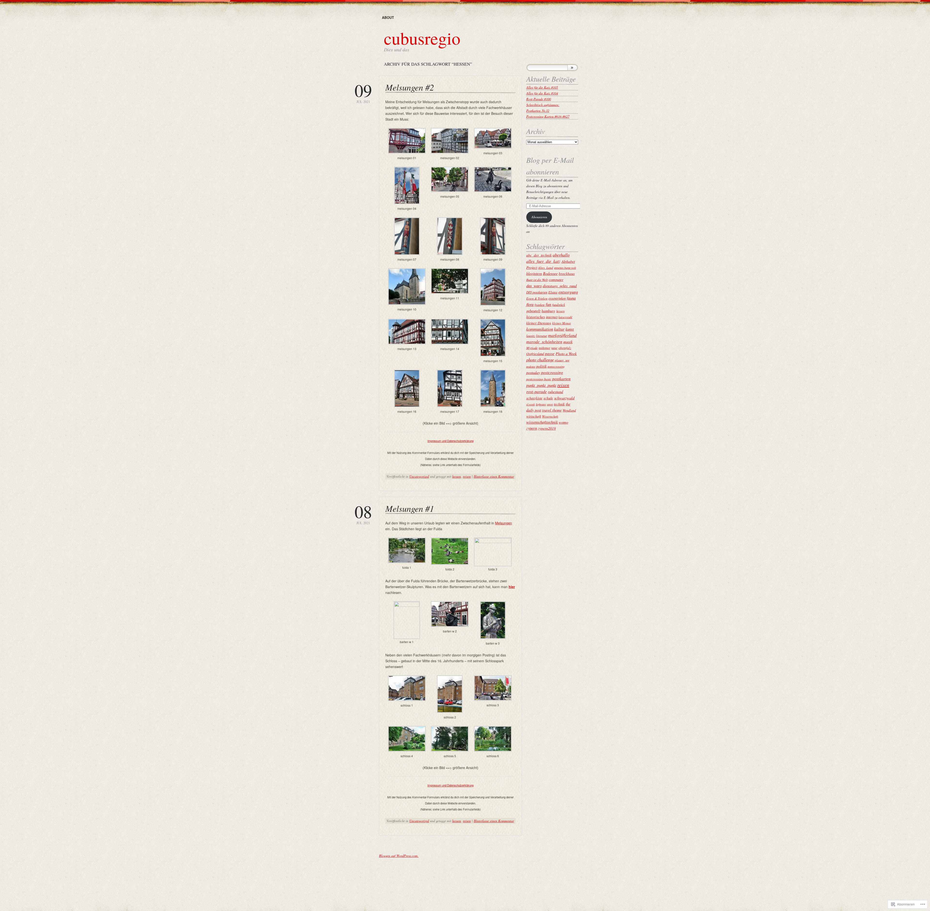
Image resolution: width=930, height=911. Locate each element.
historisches (535, 316)
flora (530, 304)
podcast (530, 366)
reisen (467, 476)
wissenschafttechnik (542, 422)
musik (568, 341)
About (388, 17)
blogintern (534, 273)
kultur (559, 329)
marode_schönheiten (544, 341)
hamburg (548, 310)
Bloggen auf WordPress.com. (398, 855)
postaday (533, 372)
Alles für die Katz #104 (542, 93)
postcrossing (552, 372)
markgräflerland (562, 335)
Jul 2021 (363, 92)
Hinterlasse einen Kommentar (494, 476)
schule (548, 398)
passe (550, 353)
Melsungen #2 (409, 87)
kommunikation (539, 329)
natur (554, 348)
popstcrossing (556, 366)
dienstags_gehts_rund (560, 285)
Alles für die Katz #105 (542, 87)
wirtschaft (533, 416)
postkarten (561, 379)
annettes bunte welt (565, 268)
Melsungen (503, 523)
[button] (406, 144)
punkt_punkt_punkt (541, 385)
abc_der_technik (539, 254)
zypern (531, 428)
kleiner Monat (561, 323)
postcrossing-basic (538, 379)
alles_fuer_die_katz (543, 261)
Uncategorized (419, 476)
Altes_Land (545, 267)
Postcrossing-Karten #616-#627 (547, 116)
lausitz (530, 335)
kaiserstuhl (565, 317)
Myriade (532, 347)
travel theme (552, 410)
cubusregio (422, 37)
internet (552, 316)
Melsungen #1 (409, 508)
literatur (541, 335)
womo (563, 422)
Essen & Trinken (537, 298)
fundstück (558, 304)
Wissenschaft (550, 416)
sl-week (530, 404)
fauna (571, 298)
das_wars (534, 285)
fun (548, 304)
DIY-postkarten (536, 292)
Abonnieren (539, 217)
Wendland (569, 410)
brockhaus (567, 273)
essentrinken (557, 298)
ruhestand (555, 391)
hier (512, 586)
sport (550, 404)
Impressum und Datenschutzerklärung (450, 441)
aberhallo (561, 255)
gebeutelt (533, 310)
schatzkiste (534, 398)
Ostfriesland (535, 353)
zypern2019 (547, 428)
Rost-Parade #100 (538, 99)
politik (541, 366)
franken (540, 304)
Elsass (553, 292)
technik (559, 403)
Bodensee (550, 273)
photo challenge (540, 360)
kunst (570, 329)
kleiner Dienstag (538, 322)
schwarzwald (564, 397)
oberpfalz (564, 347)
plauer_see (562, 360)
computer (556, 279)
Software (541, 404)
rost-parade (536, 391)
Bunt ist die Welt (537, 279)
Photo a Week (566, 353)
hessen (456, 476)
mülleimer (544, 348)
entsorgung (568, 292)
